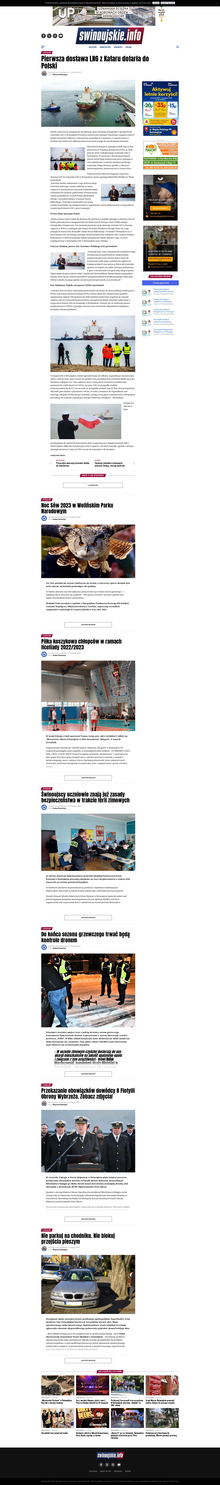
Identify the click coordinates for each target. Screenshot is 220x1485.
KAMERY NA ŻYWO (105, 47)
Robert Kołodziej (59, 519)
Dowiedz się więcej (168, 3)
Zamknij (156, 3)
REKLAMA (128, 47)
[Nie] (217, 3)
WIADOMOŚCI (118, 47)
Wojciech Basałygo (60, 74)
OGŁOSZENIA (93, 47)
